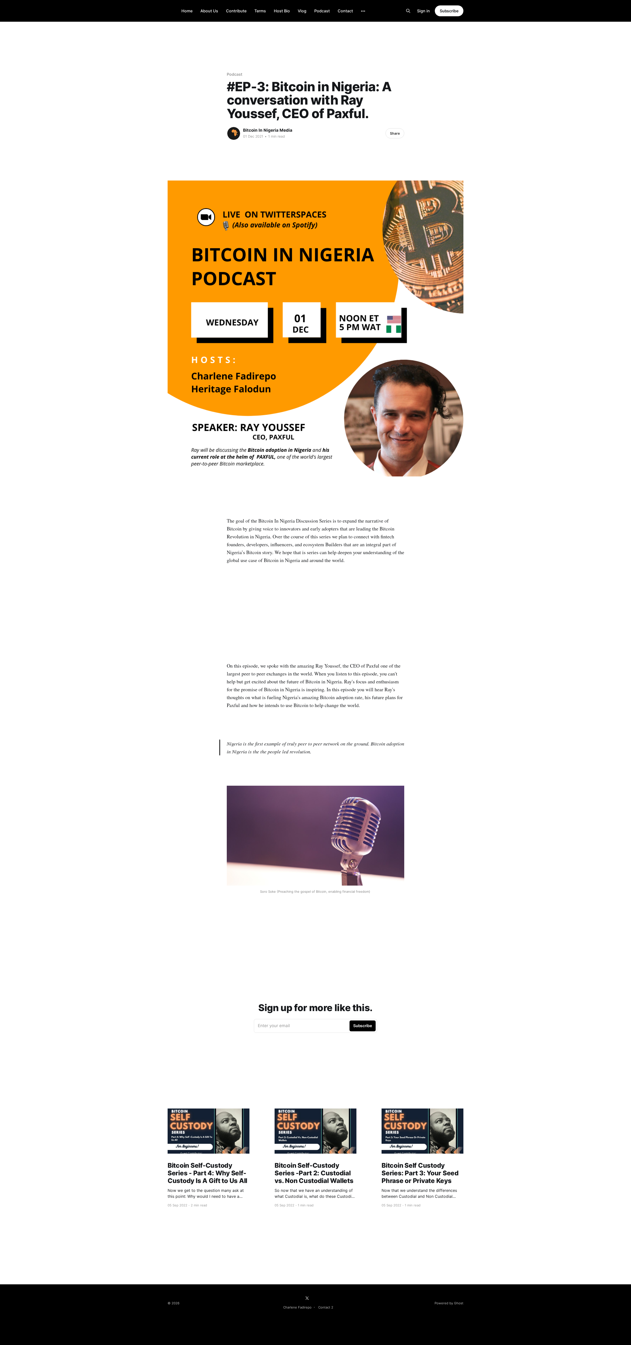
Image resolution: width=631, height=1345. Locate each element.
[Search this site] (408, 11)
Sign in (423, 10)
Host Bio (282, 10)
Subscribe (449, 10)
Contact (345, 10)
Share (395, 133)
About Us (209, 10)
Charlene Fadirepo (297, 1307)
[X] (307, 1298)
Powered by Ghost (449, 1303)
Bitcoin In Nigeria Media (267, 130)
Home (187, 10)
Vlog (302, 10)
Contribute (236, 10)
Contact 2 (325, 1307)
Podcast (322, 10)
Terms (260, 10)
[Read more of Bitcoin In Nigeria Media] (234, 133)
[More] (363, 11)
